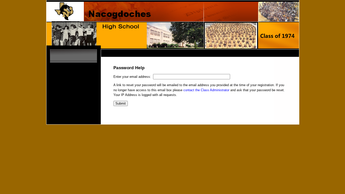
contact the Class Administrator (206, 90)
